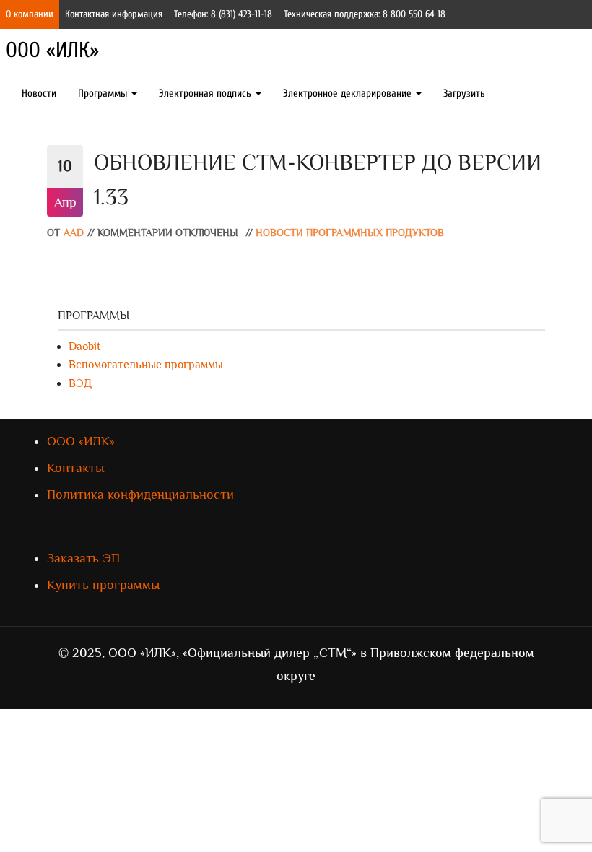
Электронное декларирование (348, 93)
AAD (74, 232)
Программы (104, 93)
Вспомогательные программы (146, 364)
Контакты (75, 468)
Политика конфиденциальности (140, 494)
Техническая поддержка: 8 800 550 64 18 (364, 14)
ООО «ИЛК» (52, 50)
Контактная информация (113, 14)
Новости (39, 93)
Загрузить (464, 93)
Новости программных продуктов (350, 232)
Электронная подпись (206, 93)
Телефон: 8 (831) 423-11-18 (223, 14)
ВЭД (80, 383)
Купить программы (103, 585)
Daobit (84, 346)
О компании (29, 14)
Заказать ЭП (83, 558)
